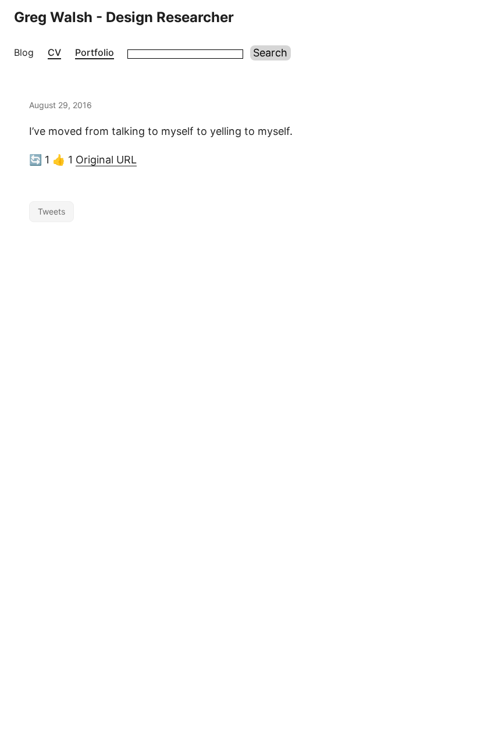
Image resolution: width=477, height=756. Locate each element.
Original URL (106, 160)
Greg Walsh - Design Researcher (124, 17)
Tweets (51, 211)
